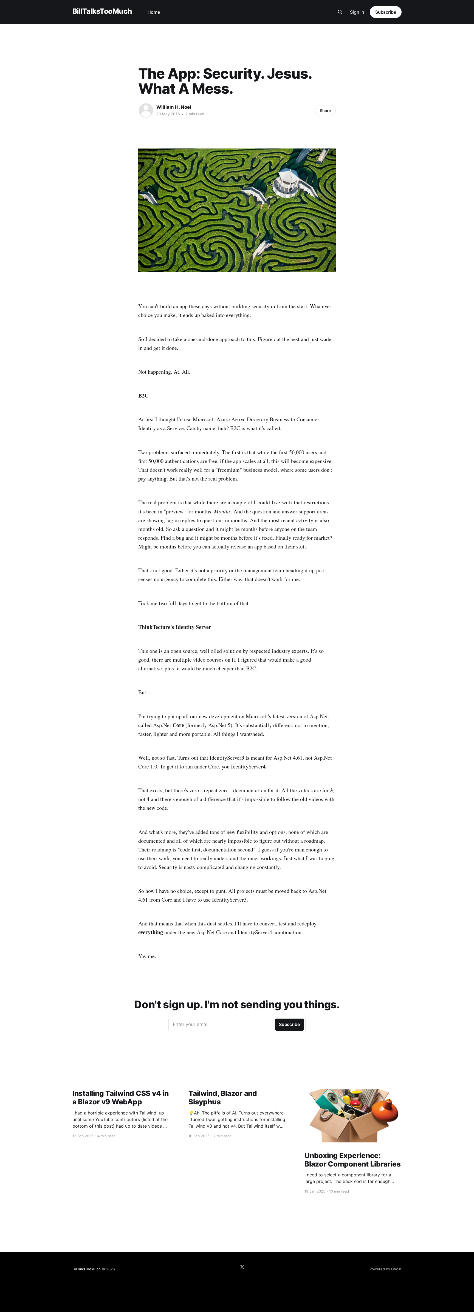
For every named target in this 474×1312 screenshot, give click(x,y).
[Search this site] (340, 12)
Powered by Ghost (385, 1269)
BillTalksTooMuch (102, 11)
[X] (242, 1267)
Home (154, 12)
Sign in (357, 12)
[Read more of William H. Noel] (146, 110)
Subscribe (385, 12)
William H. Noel (173, 107)
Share (325, 110)
